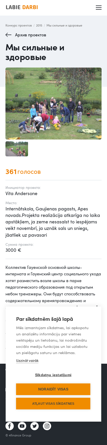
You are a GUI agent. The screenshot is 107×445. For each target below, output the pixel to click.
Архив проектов (30, 35)
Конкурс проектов (18, 25)
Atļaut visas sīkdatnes (53, 404)
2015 (39, 25)
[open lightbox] (53, 104)
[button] (99, 8)
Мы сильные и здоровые (64, 25)
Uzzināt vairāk (27, 360)
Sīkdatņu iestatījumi (53, 375)
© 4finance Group (18, 435)
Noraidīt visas (53, 389)
